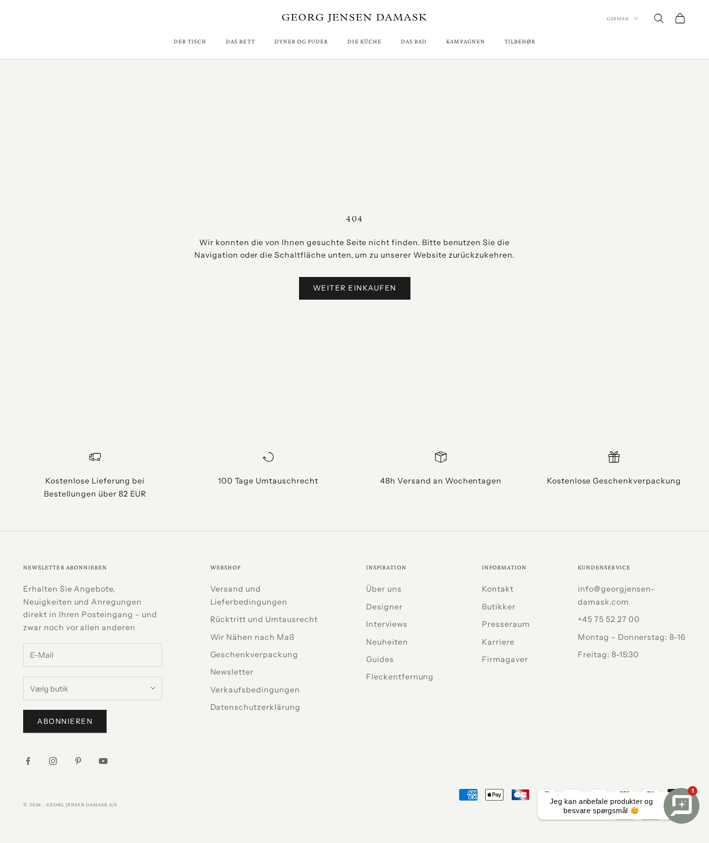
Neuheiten (387, 642)
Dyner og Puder (301, 41)
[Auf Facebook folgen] (28, 761)
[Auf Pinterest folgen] (78, 761)
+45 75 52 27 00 (609, 619)
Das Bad (414, 41)
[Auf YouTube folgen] (103, 761)
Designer (384, 606)
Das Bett (240, 41)
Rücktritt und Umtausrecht (264, 619)
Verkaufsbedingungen (255, 689)
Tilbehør (519, 41)
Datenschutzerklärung (255, 707)
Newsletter (232, 672)
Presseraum (506, 624)
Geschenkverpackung (254, 654)
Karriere (498, 642)
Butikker (499, 606)
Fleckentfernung (400, 676)
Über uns (384, 589)
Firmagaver (505, 659)
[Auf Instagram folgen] (53, 761)
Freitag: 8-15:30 (608, 654)
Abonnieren (65, 721)
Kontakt (498, 589)
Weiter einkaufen (354, 287)
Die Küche (364, 41)
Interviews (387, 624)
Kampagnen (465, 41)
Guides (380, 659)
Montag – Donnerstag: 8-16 (632, 637)
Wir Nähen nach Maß (252, 637)
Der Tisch (190, 41)
